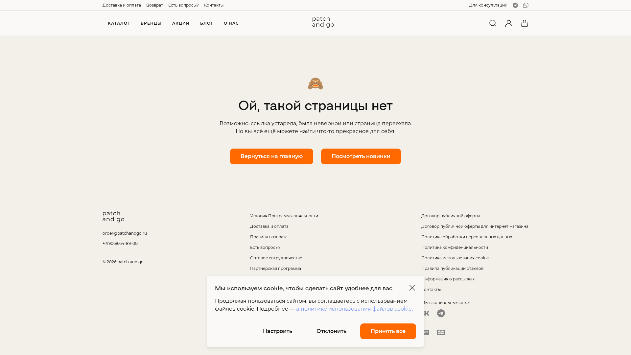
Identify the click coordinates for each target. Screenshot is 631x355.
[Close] (412, 288)
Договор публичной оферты (450, 215)
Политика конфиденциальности (454, 247)
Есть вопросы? (183, 5)
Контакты (213, 5)
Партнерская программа (275, 268)
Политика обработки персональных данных (466, 236)
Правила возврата (269, 236)
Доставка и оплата (122, 5)
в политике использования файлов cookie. (354, 309)
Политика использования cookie (455, 257)
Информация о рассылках (448, 278)
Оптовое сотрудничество (276, 257)
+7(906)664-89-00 (120, 243)
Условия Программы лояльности (284, 215)
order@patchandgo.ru (125, 233)
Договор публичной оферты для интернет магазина (474, 226)
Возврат (154, 5)
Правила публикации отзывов (452, 268)
